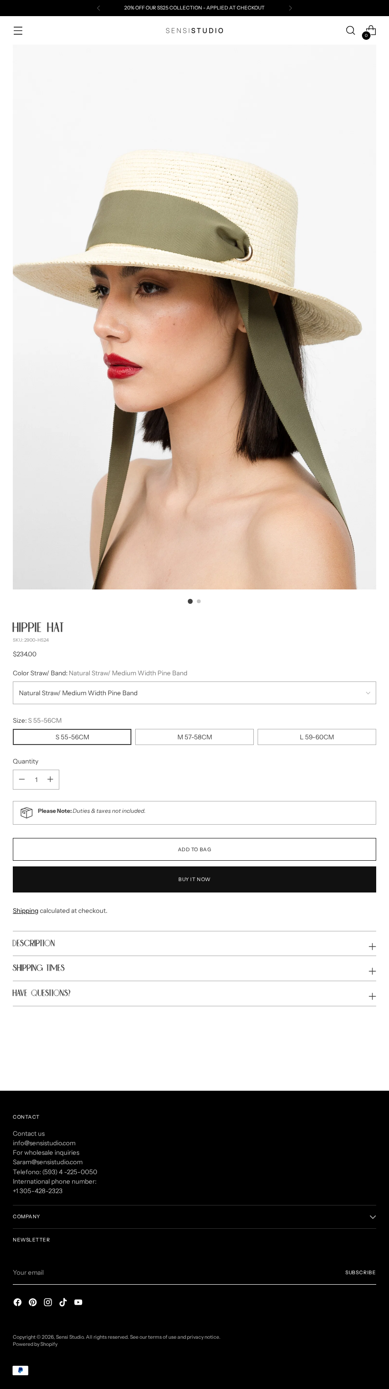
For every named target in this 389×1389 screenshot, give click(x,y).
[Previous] (98, 8)
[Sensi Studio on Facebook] (18, 1303)
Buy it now (194, 879)
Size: (37, 720)
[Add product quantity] (21, 779)
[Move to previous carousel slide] (346, 1058)
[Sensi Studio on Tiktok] (64, 1303)
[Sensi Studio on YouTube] (79, 1303)
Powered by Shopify (35, 1344)
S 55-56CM (72, 737)
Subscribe (360, 1272)
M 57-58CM (194, 737)
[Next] (290, 8)
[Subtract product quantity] (50, 779)
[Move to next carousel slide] (368, 1058)
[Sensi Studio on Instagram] (49, 1303)
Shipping (25, 910)
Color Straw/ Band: (100, 673)
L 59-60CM (317, 737)
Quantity (25, 761)
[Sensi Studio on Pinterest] (33, 1303)
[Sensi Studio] (194, 30)
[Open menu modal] (18, 30)
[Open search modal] (351, 30)
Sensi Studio (69, 1337)
